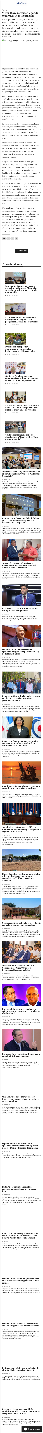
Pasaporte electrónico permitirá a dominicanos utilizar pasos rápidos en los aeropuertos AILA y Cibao (21, 1411)
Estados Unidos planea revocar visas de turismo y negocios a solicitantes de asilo (20, 1324)
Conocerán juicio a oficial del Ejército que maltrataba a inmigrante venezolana (21, 923)
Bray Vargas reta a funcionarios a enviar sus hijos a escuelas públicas (20, 609)
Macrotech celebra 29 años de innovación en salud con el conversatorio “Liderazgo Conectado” (21, 473)
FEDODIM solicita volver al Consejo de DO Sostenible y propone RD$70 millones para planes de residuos (22, 407)
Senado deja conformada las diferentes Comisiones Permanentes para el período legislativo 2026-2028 (21, 829)
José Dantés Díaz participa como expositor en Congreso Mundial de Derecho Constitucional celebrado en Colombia (21, 289)
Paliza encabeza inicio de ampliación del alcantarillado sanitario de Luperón (20, 1369)
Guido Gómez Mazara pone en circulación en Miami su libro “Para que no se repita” (21, 436)
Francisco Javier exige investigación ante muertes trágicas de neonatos (21, 1055)
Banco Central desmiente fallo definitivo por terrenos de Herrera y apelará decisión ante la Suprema (20, 520)
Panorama (5, 10)
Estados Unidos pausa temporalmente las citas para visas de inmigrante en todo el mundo (21, 1280)
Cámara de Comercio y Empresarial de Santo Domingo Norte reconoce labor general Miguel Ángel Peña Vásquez (20, 1235)
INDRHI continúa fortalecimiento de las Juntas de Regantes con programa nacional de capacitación (21, 319)
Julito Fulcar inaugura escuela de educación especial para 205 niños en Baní (19, 1188)
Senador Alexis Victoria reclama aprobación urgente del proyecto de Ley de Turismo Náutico (20, 651)
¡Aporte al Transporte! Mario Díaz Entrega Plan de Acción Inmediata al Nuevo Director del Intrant (19, 565)
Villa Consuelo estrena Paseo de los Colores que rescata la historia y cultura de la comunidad (20, 1098)
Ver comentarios (21, 251)
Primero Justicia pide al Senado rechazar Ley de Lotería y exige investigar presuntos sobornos (21, 698)
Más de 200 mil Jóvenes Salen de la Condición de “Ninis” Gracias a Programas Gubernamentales (18, 967)
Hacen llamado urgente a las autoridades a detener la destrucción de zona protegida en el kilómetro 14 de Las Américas (21, 877)
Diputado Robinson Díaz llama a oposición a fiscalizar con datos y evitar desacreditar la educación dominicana (20, 1145)
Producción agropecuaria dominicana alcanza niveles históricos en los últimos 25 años (20, 348)
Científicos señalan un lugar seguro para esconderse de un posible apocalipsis (21, 787)
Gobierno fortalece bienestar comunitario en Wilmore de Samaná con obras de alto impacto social (21, 378)
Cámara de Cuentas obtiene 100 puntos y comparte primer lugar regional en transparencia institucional (20, 743)
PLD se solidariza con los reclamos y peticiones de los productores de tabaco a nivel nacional (21, 1011)
